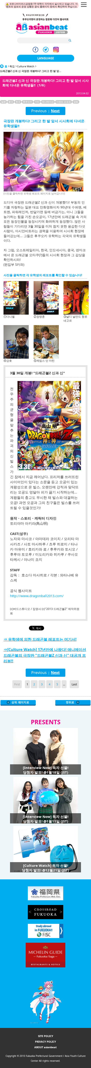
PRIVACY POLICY (45, 1041)
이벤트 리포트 (63, 101)
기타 (37, 101)
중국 (10, 101)
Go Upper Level (18, 703)
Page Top (73, 703)
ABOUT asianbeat (45, 1047)
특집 (12, 66)
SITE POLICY (45, 1036)
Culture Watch (25, 66)
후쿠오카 (27, 101)
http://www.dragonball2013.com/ (37, 595)
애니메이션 (48, 101)
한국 (18, 101)
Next (55, 110)
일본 (3, 101)
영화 (76, 101)
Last (74, 684)
